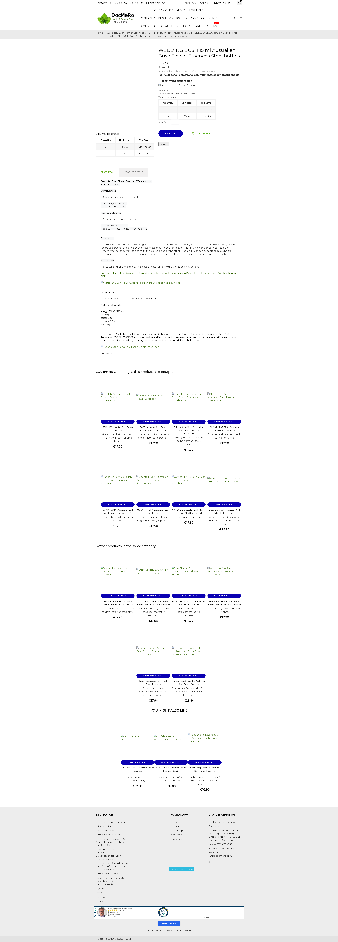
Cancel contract (169, 923)
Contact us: (103, 3)
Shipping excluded (179, 71)
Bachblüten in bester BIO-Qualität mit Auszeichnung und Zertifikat (111, 842)
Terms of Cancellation (108, 834)
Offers (212, 25)
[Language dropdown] (241, 18)
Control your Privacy (181, 869)
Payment (101, 888)
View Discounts (117, 421)
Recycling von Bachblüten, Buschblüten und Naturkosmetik (111, 881)
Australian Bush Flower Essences (180, 94)
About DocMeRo (105, 830)
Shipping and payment (182, 930)
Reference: (163, 90)
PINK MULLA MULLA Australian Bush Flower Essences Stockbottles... (188, 430)
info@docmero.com (220, 855)
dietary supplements (200, 18)
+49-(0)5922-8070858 (127, 3)
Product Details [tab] (133, 172)
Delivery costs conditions (110, 822)
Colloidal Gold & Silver (159, 26)
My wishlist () (224, 3)
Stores (99, 901)
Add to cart (171, 133)
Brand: (161, 94)
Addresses (177, 834)
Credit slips (177, 830)
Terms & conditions (107, 873)
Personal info (178, 822)
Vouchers (176, 839)
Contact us (102, 892)
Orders (175, 826)
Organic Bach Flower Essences (178, 10)
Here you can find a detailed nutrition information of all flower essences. (112, 866)
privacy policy (103, 826)
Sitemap (100, 897)
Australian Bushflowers (160, 18)
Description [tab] (107, 172)
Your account (180, 814)
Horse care (192, 26)
